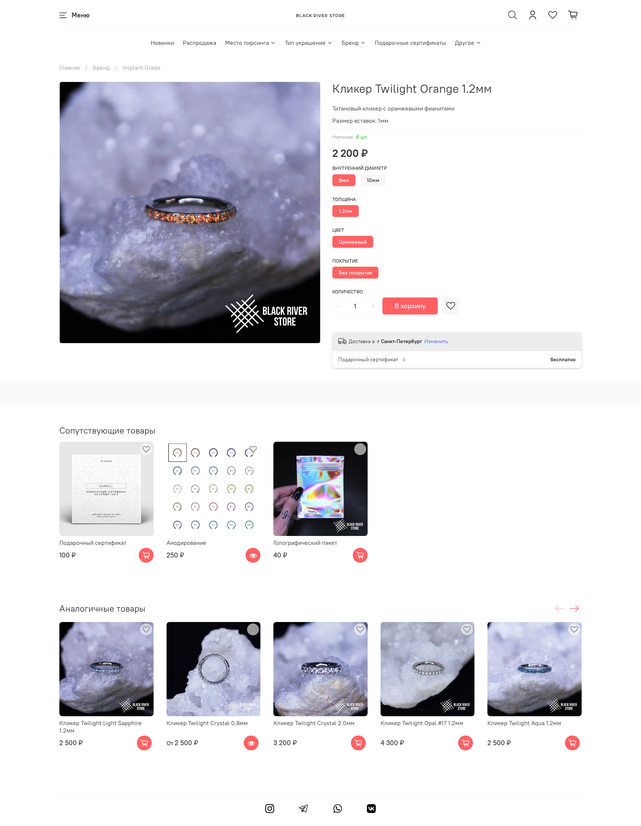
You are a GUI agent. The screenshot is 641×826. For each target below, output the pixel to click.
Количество (347, 291)
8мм (344, 180)
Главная (69, 67)
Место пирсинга (247, 42)
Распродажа (199, 42)
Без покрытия (355, 272)
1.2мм (345, 211)
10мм (373, 180)
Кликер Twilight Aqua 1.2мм (524, 722)
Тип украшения (305, 42)
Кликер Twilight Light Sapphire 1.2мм (100, 726)
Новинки (162, 42)
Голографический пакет (305, 542)
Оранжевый (353, 241)
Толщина (344, 199)
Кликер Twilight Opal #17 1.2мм (422, 722)
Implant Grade (142, 67)
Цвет (338, 230)
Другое (464, 42)
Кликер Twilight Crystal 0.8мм (207, 722)
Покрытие (345, 261)
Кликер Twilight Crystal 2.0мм (314, 722)
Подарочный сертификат (92, 542)
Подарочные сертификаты (410, 42)
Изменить (436, 341)
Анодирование (186, 542)
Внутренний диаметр (359, 168)
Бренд (350, 42)
